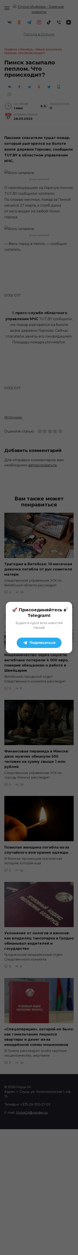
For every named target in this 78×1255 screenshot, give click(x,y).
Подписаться (42, 643)
